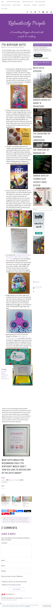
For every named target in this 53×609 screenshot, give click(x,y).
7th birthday (9, 518)
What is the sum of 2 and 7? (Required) (12, 576)
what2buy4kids (25, 521)
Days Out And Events (6, 5)
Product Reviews (16, 5)
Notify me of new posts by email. (11, 585)
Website (3, 571)
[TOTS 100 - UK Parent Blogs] (39, 286)
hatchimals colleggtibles (9, 519)
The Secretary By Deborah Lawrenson (41, 137)
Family (3, 47)
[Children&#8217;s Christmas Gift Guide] (27, 499)
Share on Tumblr (14, 479)
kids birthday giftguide (21, 519)
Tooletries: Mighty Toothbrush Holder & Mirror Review (5, 375)
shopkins (13, 521)
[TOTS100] (36, 288)
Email (3, 565)
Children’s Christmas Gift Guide (26, 504)
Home (2, 1)
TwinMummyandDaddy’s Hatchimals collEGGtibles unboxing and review (18, 257)
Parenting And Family (40, 1)
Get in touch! (4, 8)
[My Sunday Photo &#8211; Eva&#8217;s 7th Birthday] (5, 499)
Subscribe (38, 55)
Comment (4, 543)
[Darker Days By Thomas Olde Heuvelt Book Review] (42, 188)
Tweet (3, 479)
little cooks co (6, 521)
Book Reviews (27, 5)
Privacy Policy (42, 5)
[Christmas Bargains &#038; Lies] (16, 499)
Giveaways (34, 5)
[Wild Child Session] (42, 74)
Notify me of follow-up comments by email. (14, 581)
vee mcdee (18, 521)
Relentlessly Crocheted (27, 1)
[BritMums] (36, 282)
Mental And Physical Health (13, 1)
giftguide (26, 518)
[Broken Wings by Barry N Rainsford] (42, 109)
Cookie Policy (27, 606)
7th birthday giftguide (18, 518)
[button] (19, 97)
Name (3, 560)
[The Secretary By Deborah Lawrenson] (42, 143)
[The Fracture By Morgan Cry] (42, 156)
